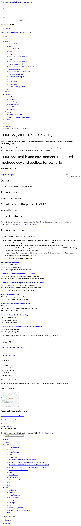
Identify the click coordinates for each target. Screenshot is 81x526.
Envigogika (12, 109)
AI (9, 89)
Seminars (12, 99)
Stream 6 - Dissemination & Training (14, 315)
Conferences (13, 97)
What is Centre (13, 44)
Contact (7, 120)
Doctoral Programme (15, 114)
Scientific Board (14, 49)
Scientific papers (14, 102)
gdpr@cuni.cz (10, 426)
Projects (7, 92)
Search (22, 20)
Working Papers (14, 104)
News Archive (13, 82)
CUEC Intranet (13, 84)
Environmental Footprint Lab (18, 77)
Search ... (4, 18)
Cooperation (13, 54)
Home (7, 36)
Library (11, 79)
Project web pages (7, 175)
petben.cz (49, 433)
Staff (10, 51)
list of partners (32, 224)
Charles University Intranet (17, 87)
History (11, 46)
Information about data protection (12, 416)
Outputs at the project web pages (12, 347)
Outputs (7, 94)
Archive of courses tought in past (19, 117)
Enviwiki (11, 107)
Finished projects (10, 355)
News (6, 39)
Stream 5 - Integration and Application (15, 303)
